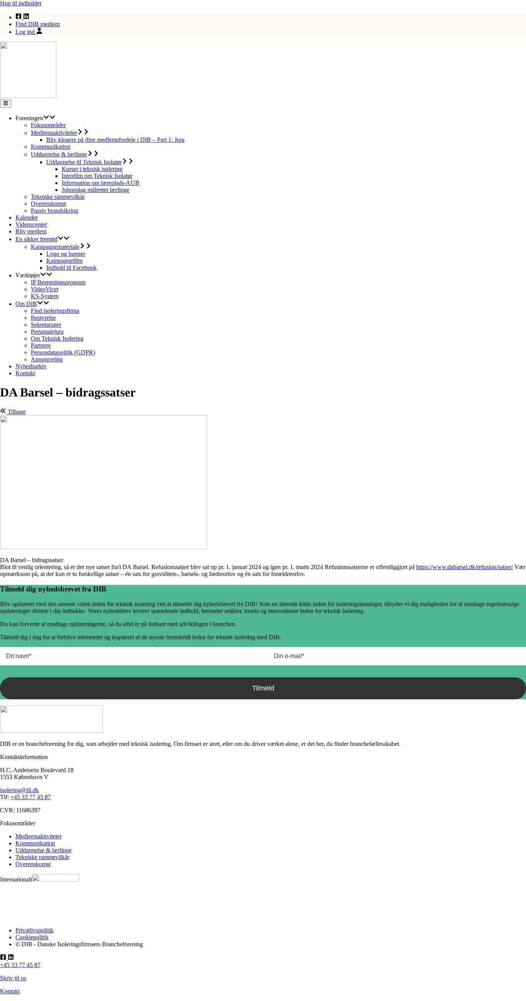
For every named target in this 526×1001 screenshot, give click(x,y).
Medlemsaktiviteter (38, 836)
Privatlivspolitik (34, 930)
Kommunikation (35, 843)
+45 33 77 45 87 (30, 797)
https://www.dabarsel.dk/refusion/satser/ (464, 567)
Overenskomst (32, 864)
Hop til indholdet (20, 3)
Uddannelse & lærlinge (43, 850)
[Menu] (5, 103)
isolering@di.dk (19, 790)
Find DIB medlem (37, 24)
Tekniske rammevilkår (42, 857)
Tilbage (16, 411)
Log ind (25, 32)
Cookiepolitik (32, 937)
